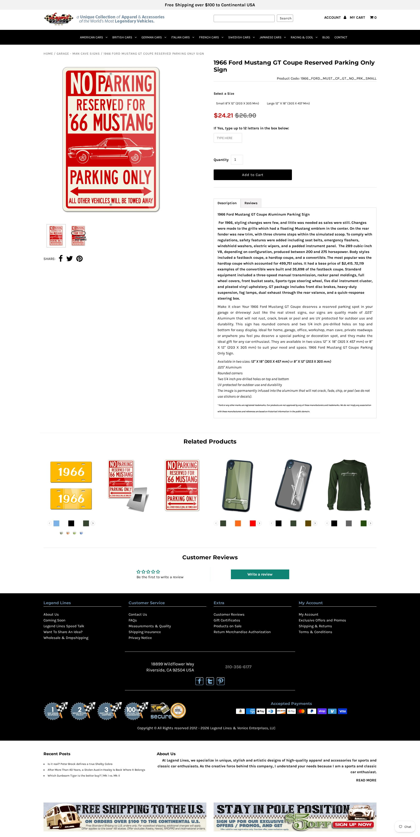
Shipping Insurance (145, 632)
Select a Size (224, 94)
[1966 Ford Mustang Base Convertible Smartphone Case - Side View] (293, 513)
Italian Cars (180, 37)
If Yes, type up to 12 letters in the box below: (251, 128)
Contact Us (138, 614)
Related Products (210, 441)
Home (48, 53)
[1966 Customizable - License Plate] (71, 513)
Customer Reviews (229, 614)
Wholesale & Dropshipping (66, 638)
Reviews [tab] (251, 203)
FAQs (133, 620)
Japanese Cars (270, 37)
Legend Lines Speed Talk (64, 626)
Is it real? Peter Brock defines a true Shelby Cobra (80, 764)
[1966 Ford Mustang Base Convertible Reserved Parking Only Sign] (182, 513)
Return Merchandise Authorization (242, 632)
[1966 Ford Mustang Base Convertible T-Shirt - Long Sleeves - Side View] (348, 513)
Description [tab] (227, 203)
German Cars (151, 37)
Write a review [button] (259, 574)
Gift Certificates (227, 620)
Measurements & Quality (150, 626)
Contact (340, 37)
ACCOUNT (333, 17)
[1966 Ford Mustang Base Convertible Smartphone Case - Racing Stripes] (237, 513)
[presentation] (93, 523)
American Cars (91, 37)
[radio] (238, 103)
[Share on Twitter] (69, 259)
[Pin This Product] (79, 259)
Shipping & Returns (315, 626)
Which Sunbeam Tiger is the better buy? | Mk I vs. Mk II (84, 775)
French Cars (209, 37)
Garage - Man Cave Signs (78, 53)
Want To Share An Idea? (63, 632)
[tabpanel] (295, 313)
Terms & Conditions (315, 632)
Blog (326, 37)
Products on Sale (228, 626)
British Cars (122, 37)
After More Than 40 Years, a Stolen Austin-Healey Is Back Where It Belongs (96, 769)
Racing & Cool (302, 37)
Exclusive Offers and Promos (322, 620)
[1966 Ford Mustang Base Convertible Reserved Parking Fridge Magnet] (126, 513)
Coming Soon (54, 620)
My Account (308, 614)
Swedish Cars (239, 37)
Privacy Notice (140, 638)
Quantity (221, 160)
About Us (51, 614)
